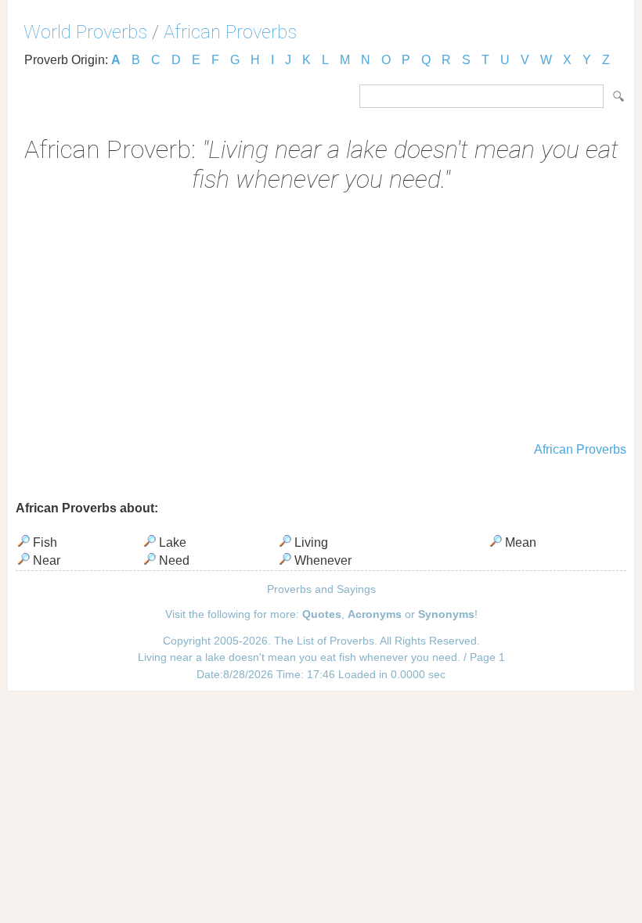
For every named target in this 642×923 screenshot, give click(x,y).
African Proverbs (230, 32)
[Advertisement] (321, 319)
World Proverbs (85, 32)
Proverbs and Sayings (321, 589)
